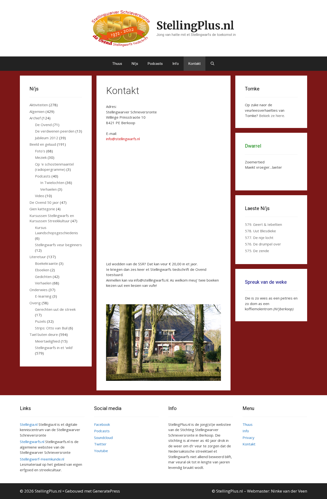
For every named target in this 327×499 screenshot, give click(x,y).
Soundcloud (103, 437)
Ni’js (135, 63)
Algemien (37, 111)
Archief (35, 118)
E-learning (43, 296)
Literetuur (37, 256)
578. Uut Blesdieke (260, 230)
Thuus (117, 63)
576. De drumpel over (263, 244)
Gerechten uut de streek (55, 309)
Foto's (40, 151)
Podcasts (155, 63)
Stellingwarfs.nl (32, 441)
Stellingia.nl (29, 424)
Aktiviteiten (38, 104)
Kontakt (194, 63)
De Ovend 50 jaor (44, 202)
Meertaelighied (47, 341)
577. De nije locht (259, 237)
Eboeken (42, 269)
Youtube (101, 450)
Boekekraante (46, 263)
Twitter (100, 444)
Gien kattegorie (42, 208)
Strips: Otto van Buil (51, 328)
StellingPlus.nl (195, 25)
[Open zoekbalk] (212, 63)
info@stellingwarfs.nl (123, 138)
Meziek (41, 157)
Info (175, 63)
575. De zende (257, 250)
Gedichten (43, 276)
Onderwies (38, 289)
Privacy (248, 437)
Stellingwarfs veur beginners (58, 244)
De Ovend (43, 124)
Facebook (102, 424)
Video (39, 195)
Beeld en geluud (42, 144)
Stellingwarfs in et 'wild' (54, 347)
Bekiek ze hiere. (272, 115)
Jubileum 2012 (46, 137)
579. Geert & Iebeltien (263, 224)
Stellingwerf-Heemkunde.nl (42, 459)
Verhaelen (48, 189)
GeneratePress (106, 491)
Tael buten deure (43, 334)
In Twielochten (52, 182)
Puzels (40, 321)
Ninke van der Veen (289, 491)
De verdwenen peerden (54, 131)
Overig (35, 302)
